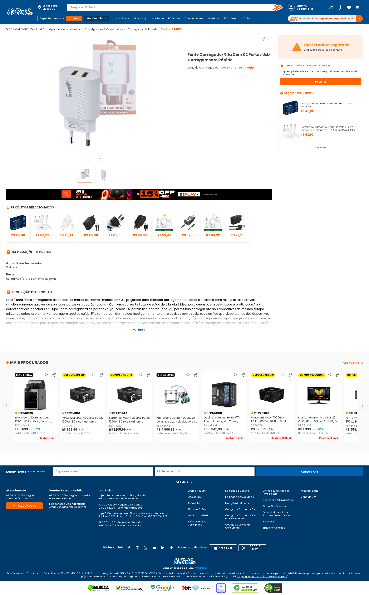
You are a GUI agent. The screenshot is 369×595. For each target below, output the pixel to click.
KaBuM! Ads (194, 503)
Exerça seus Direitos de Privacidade (276, 492)
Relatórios (269, 521)
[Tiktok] (171, 548)
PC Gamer (174, 18)
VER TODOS (351, 363)
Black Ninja (140, 18)
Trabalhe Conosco (274, 527)
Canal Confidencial (274, 506)
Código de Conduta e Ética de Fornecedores (241, 517)
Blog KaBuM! (195, 497)
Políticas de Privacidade (239, 497)
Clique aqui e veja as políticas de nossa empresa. (262, 576)
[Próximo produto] (363, 406)
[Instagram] (137, 548)
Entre (300, 5)
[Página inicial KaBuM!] (19, 12)
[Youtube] (154, 548)
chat (73, 503)
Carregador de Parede (144, 29)
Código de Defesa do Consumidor (237, 526)
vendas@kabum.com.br (71, 507)
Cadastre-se (305, 8)
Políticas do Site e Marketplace (198, 523)
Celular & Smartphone (46, 29)
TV (225, 18)
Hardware (158, 18)
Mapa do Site (308, 497)
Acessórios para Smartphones (84, 29)
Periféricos (213, 18)
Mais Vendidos (96, 18)
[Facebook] (128, 548)
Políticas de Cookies (237, 490)
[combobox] (172, 7)
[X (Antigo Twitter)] (145, 548)
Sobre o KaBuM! (197, 490)
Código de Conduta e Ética (241, 509)
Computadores (194, 18)
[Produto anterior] (6, 406)
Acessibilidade (309, 490)
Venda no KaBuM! (241, 18)
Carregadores (116, 29)
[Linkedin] (162, 548)
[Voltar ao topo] (184, 561)
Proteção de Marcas (237, 503)
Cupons (74, 18)
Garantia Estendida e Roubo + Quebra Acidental (278, 514)
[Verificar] (98, 588)
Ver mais (320, 147)
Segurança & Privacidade (278, 500)
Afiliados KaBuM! (197, 509)
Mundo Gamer (121, 18)
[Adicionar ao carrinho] (53, 375)
